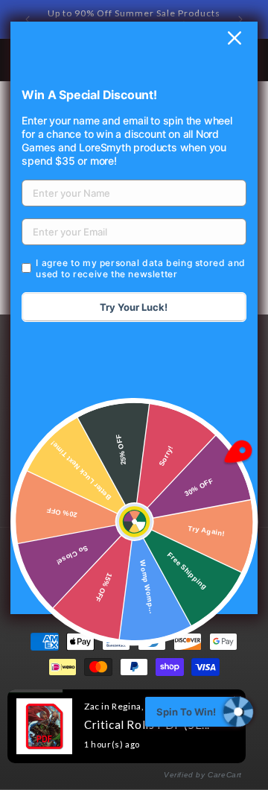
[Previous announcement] (27, 19)
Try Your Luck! (134, 307)
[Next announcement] (240, 19)
